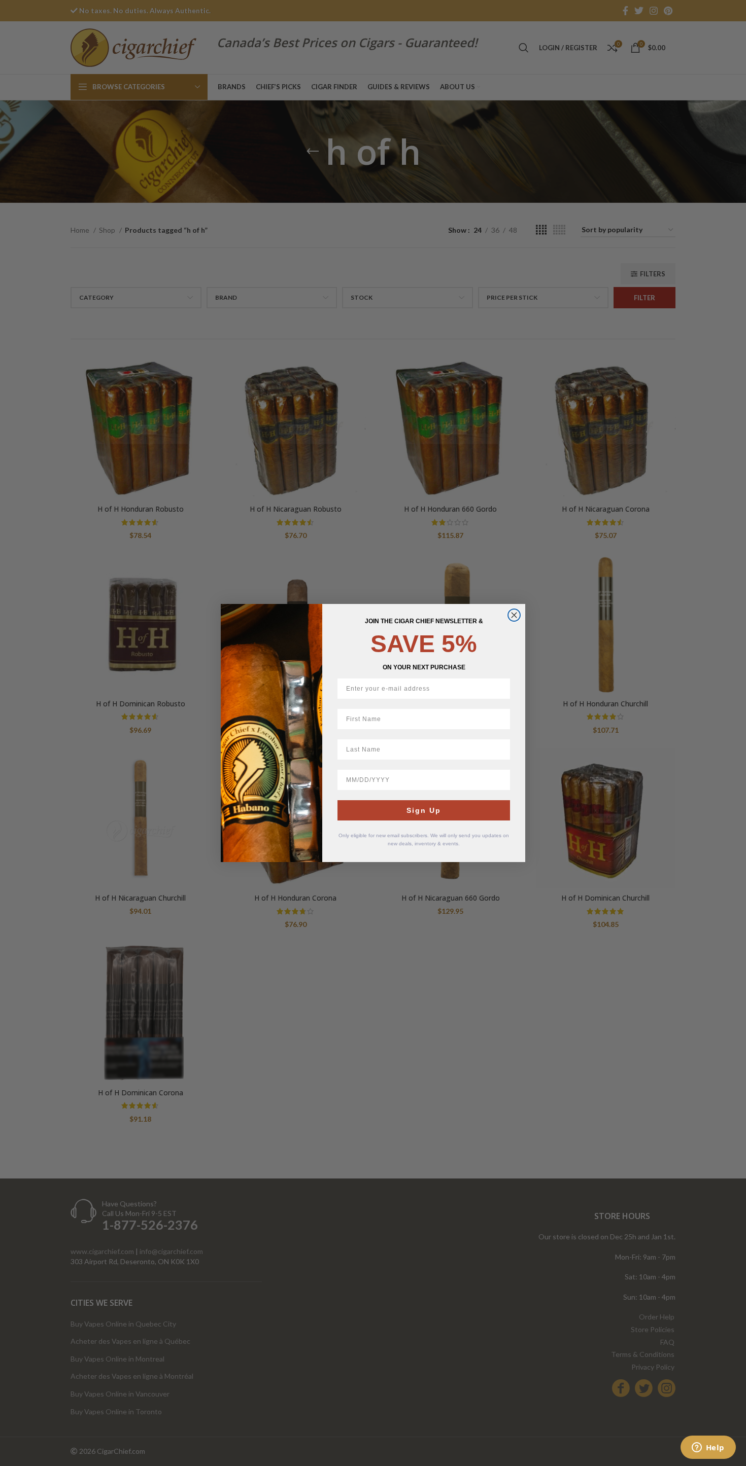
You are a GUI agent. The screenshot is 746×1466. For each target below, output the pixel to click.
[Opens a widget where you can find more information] (708, 1448)
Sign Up (423, 810)
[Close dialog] (514, 615)
